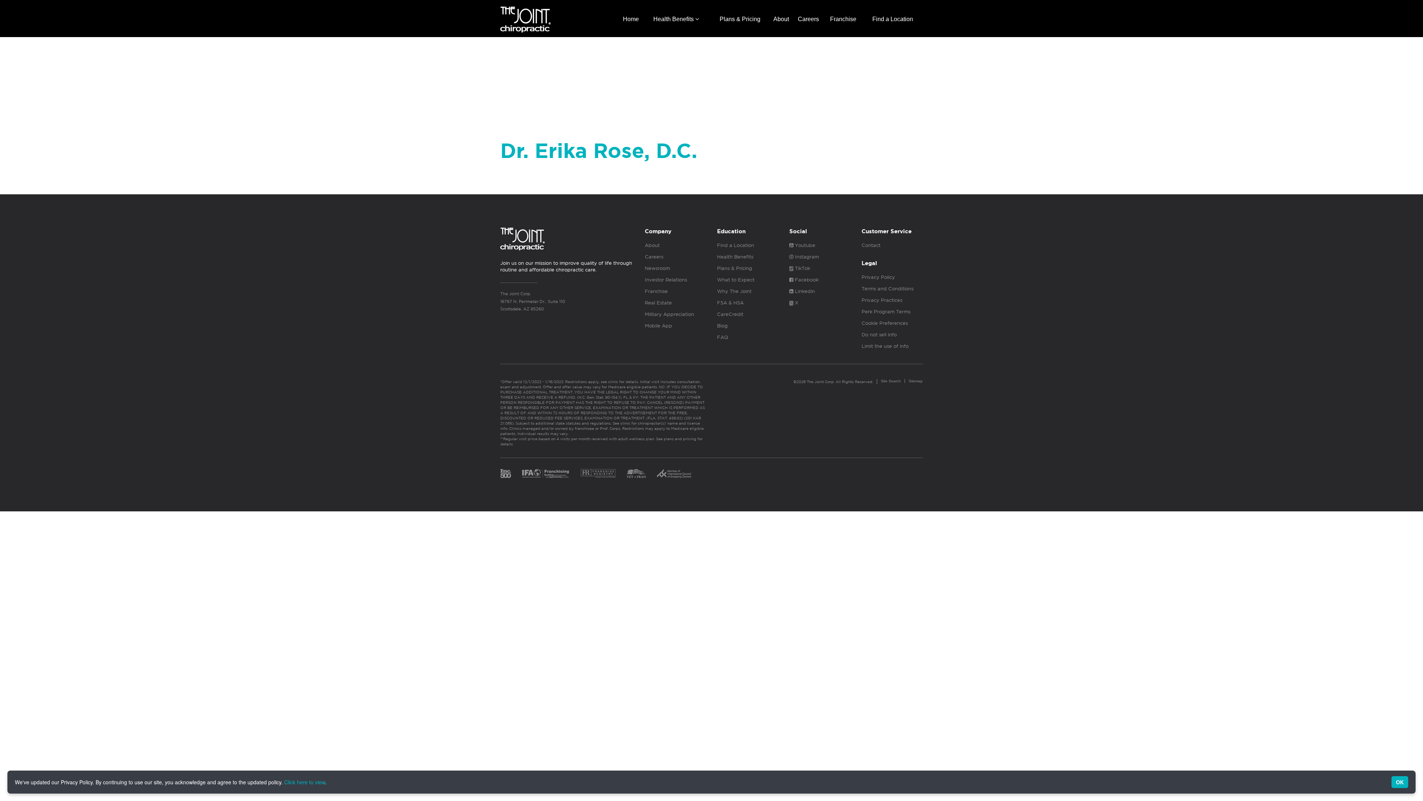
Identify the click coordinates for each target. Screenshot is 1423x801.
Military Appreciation (669, 314)
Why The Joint (734, 291)
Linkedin (804, 291)
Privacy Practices (882, 300)
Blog (722, 326)
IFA (546, 473)
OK (1400, 782)
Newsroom (657, 268)
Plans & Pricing (740, 19)
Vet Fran (636, 473)
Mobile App (658, 326)
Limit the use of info (885, 346)
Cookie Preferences (885, 323)
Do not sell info (879, 334)
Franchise (843, 19)
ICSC (674, 473)
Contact (871, 245)
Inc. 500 (505, 473)
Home (631, 19)
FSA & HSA (730, 303)
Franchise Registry (598, 473)
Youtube (804, 245)
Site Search (891, 381)
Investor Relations (666, 280)
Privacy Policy (878, 277)
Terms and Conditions (887, 288)
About (781, 19)
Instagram (806, 257)
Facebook (806, 280)
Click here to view (304, 782)
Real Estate (658, 303)
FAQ (722, 337)
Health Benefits (674, 19)
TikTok (801, 268)
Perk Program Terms (886, 311)
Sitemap (916, 381)
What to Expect (735, 280)
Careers (808, 19)
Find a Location (892, 19)
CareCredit (730, 314)
